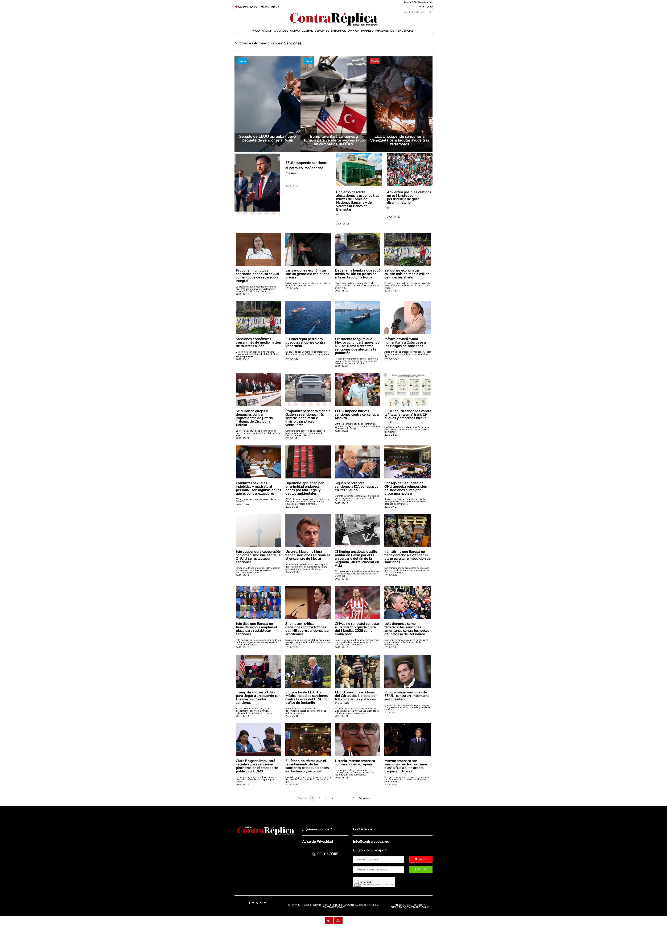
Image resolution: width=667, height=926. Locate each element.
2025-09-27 (341, 503)
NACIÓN (266, 31)
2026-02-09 (341, 366)
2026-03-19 (341, 290)
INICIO (256, 31)
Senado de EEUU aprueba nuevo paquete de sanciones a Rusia (267, 138)
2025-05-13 (341, 777)
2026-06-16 (342, 223)
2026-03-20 (292, 288)
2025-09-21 (391, 506)
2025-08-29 (292, 572)
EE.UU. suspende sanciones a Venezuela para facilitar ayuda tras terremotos (399, 140)
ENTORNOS (338, 31)
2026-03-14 (391, 290)
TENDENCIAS (405, 31)
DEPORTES (321, 31)
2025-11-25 (292, 506)
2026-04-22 (393, 216)
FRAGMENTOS (384, 31)
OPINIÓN (353, 31)
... (286, 180)
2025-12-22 (391, 434)
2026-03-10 (242, 359)
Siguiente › (364, 798)
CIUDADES (281, 31)
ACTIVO (295, 31)
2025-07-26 (341, 647)
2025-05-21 (341, 716)
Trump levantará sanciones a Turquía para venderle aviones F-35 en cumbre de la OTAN (333, 140)
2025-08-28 (341, 579)
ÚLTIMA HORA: (247, 7)
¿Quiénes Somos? (414, 12)
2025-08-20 (391, 575)
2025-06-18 (292, 716)
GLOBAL (307, 31)
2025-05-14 (242, 784)
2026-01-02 (341, 431)
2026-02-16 (292, 359)
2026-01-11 (292, 438)
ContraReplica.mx (334, 907)
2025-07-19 (391, 647)
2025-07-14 (242, 716)
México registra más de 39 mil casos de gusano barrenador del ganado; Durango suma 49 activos (319, 7)
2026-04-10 (242, 294)
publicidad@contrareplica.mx (410, 907)
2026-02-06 (391, 359)
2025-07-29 (292, 647)
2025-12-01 (242, 504)
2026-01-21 (242, 438)
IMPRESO (367, 31)
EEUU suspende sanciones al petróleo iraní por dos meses (306, 168)
